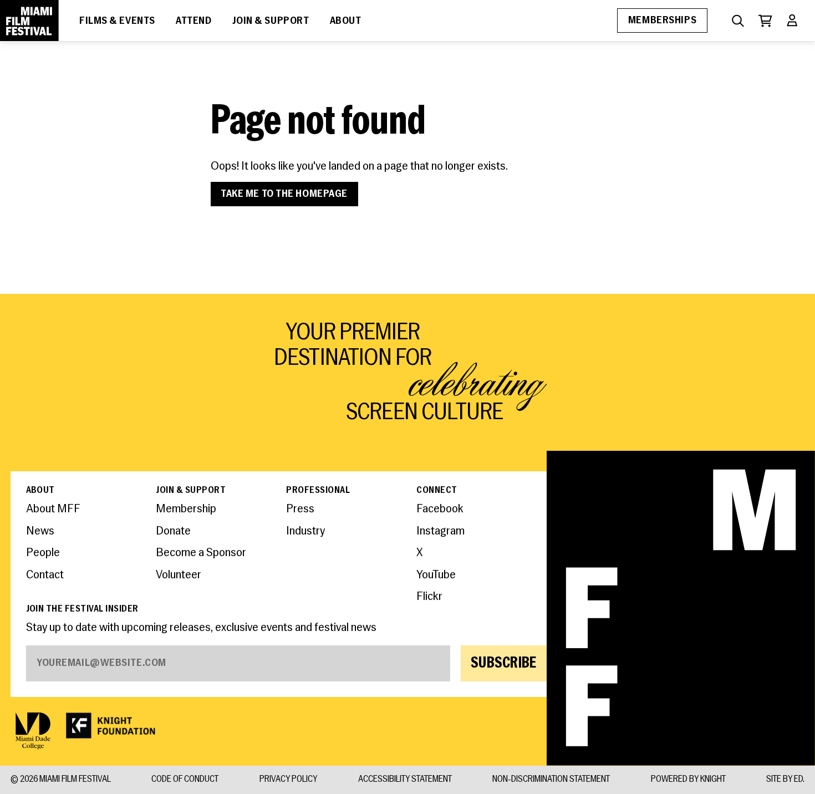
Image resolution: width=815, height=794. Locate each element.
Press (300, 509)
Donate (173, 531)
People (43, 553)
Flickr (429, 597)
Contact (45, 575)
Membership (186, 509)
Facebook (439, 509)
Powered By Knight (688, 779)
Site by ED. (785, 779)
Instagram (440, 531)
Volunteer (178, 575)
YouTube (436, 575)
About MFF (53, 509)
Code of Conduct (184, 779)
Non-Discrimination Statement (551, 779)
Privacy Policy (288, 779)
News (40, 531)
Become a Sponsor (201, 553)
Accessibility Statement (405, 779)
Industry (305, 531)
